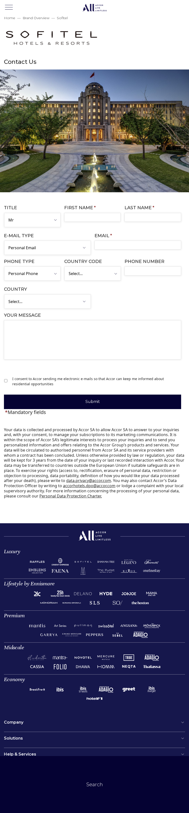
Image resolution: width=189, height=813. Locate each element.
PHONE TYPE (19, 261)
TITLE (10, 207)
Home (9, 18)
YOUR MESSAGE (22, 315)
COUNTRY (15, 289)
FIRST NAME (80, 207)
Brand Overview (36, 18)
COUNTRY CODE (83, 261)
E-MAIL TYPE (19, 235)
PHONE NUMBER (144, 261)
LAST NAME (139, 207)
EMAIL (103, 235)
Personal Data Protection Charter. (70, 496)
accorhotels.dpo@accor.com (89, 485)
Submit (92, 401)
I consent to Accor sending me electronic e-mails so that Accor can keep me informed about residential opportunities (88, 381)
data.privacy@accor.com (88, 480)
